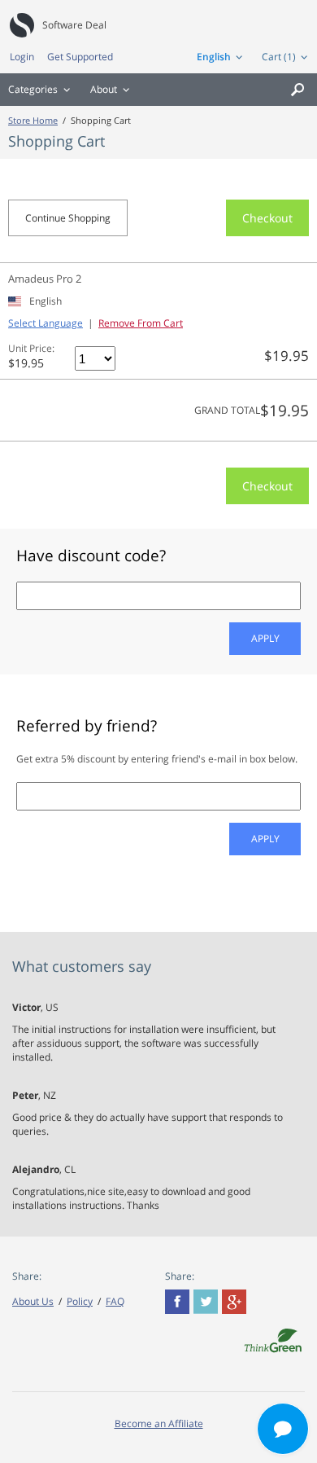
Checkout (267, 218)
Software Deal (74, 25)
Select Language (45, 323)
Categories (33, 89)
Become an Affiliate (159, 1423)
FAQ (115, 1301)
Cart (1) (279, 57)
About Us (33, 1301)
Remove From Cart (140, 323)
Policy (80, 1301)
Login (22, 57)
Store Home (33, 120)
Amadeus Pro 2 (44, 278)
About (103, 89)
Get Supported (80, 57)
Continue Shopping (68, 218)
